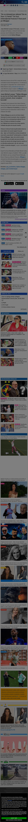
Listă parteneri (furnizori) (4, 815)
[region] (14, 807)
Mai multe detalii (10, 800)
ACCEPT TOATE (14, 818)
